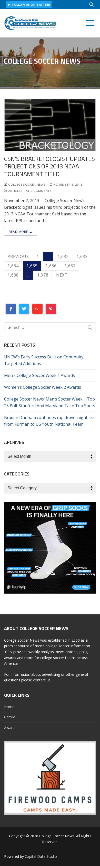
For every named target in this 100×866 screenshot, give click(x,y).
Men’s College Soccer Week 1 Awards (39, 375)
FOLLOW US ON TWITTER (31, 4)
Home (9, 706)
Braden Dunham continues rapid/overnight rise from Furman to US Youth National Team (50, 421)
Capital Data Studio (41, 856)
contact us (42, 680)
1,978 (42, 275)
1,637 (70, 266)
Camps (10, 717)
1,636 (51, 266)
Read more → (21, 231)
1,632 (63, 256)
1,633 (82, 256)
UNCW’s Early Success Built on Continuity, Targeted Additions (44, 360)
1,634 (13, 266)
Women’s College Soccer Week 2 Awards (42, 387)
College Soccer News (26, 184)
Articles (14, 191)
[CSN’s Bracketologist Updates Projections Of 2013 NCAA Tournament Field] (50, 125)
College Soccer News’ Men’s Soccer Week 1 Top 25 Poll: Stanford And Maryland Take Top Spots (49, 402)
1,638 (13, 275)
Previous (18, 256)
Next (62, 275)
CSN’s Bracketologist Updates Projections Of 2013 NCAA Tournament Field (49, 166)
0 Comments (41, 191)
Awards (10, 727)
